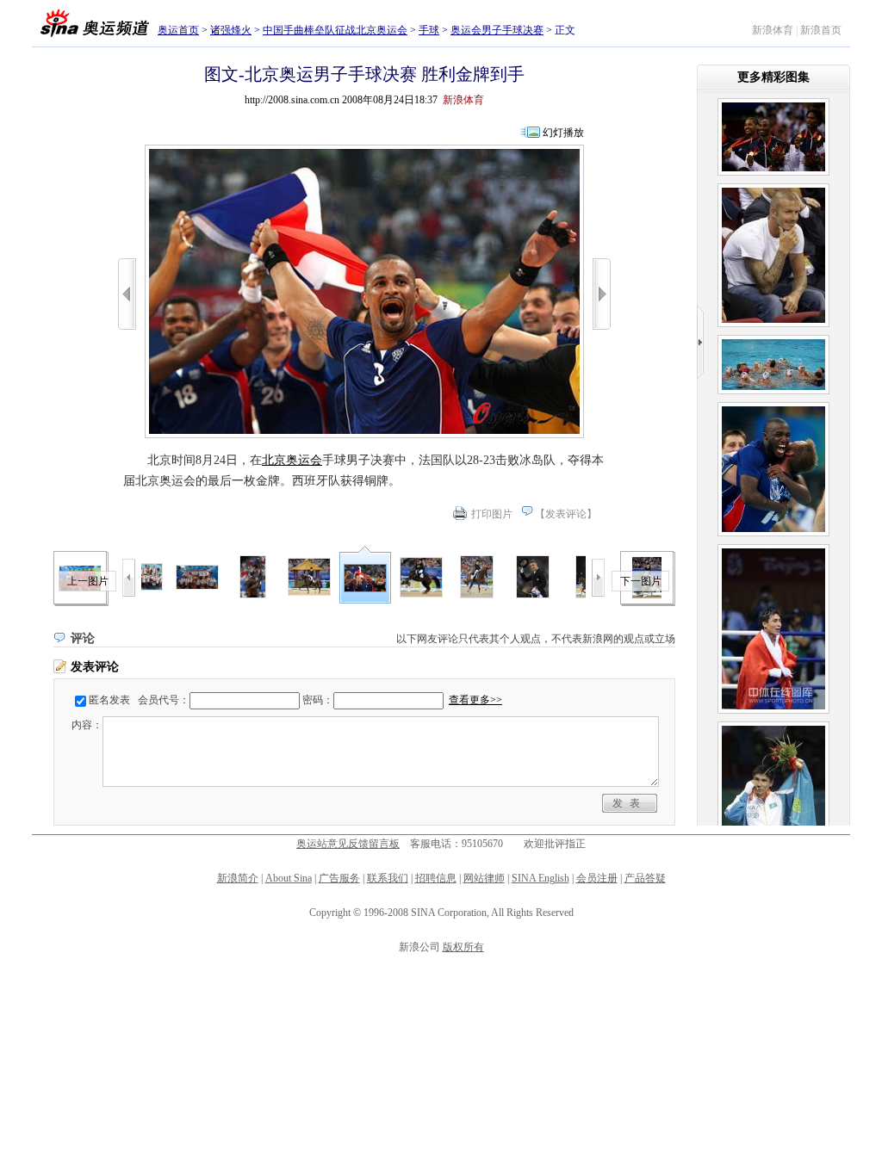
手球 (429, 30)
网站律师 (484, 878)
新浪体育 (772, 30)
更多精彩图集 (773, 77)
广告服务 (339, 878)
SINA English (540, 878)
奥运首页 (178, 30)
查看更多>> (475, 700)
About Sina (288, 878)
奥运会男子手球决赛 (496, 30)
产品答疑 (645, 878)
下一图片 (641, 581)
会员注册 (597, 878)
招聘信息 (436, 878)
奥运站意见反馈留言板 (348, 844)
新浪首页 (821, 30)
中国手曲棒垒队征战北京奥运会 (335, 30)
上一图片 (88, 581)
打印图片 (491, 514)
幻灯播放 (563, 133)
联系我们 (387, 878)
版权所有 (463, 947)
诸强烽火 (231, 30)
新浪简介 (237, 878)
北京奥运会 (292, 460)
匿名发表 (109, 700)
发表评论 (566, 514)
